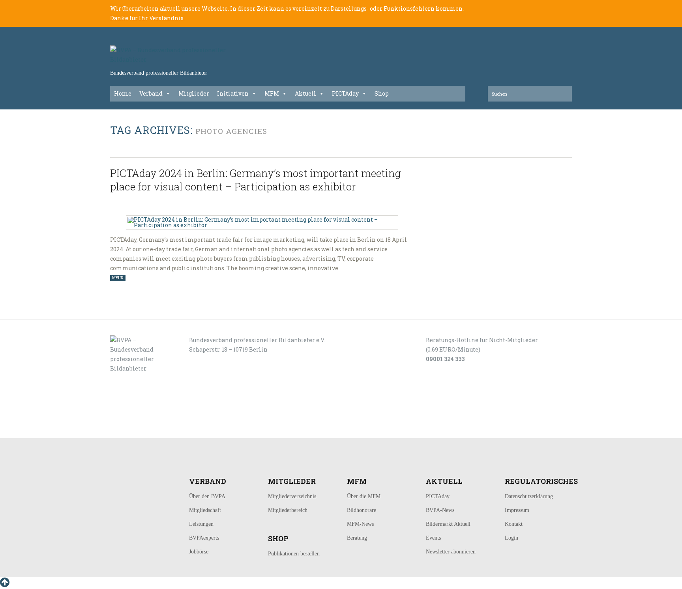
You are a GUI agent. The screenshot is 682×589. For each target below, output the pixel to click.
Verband (151, 93)
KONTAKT (164, 429)
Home (122, 93)
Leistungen (201, 524)
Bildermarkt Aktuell (448, 524)
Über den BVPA (207, 496)
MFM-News (360, 524)
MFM (271, 93)
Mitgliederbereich (287, 510)
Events (433, 538)
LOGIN (135, 429)
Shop (382, 93)
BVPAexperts (204, 538)
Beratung (357, 538)
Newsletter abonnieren (451, 552)
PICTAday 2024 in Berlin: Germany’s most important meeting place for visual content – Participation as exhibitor (255, 179)
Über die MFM (363, 496)
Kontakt (514, 524)
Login (511, 538)
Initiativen (233, 93)
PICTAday (345, 93)
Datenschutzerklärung (529, 496)
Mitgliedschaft (205, 510)
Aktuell (305, 93)
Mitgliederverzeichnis (292, 496)
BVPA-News (440, 510)
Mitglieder (193, 93)
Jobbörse (198, 552)
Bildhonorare (361, 510)
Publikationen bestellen (294, 554)
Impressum (517, 510)
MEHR (118, 277)
